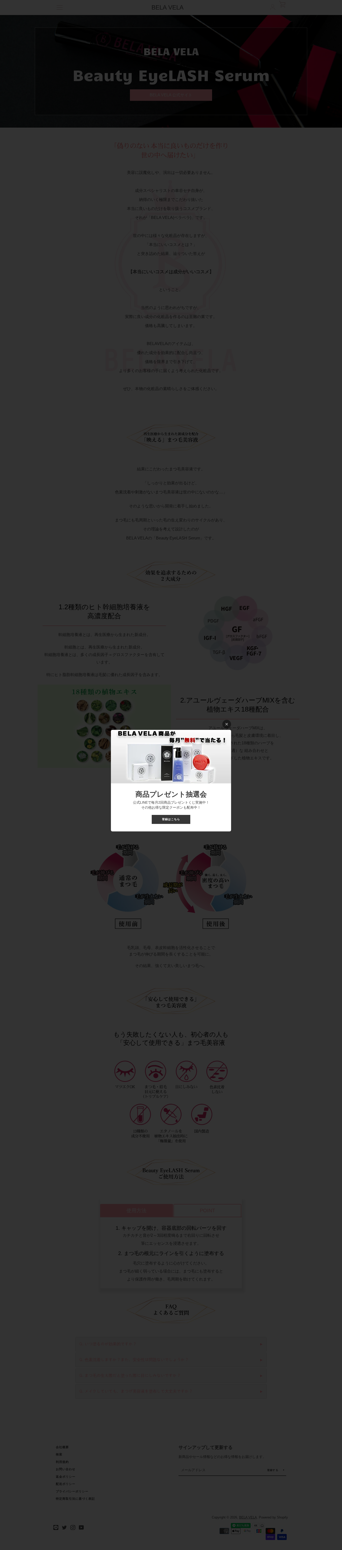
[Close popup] (226, 724)
